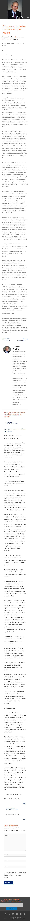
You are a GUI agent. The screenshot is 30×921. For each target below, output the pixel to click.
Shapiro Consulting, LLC (19, 918)
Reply (24, 803)
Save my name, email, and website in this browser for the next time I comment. (15, 875)
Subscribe (11, 908)
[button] (28, 17)
